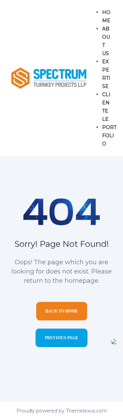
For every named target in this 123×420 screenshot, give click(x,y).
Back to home (61, 311)
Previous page (61, 337)
